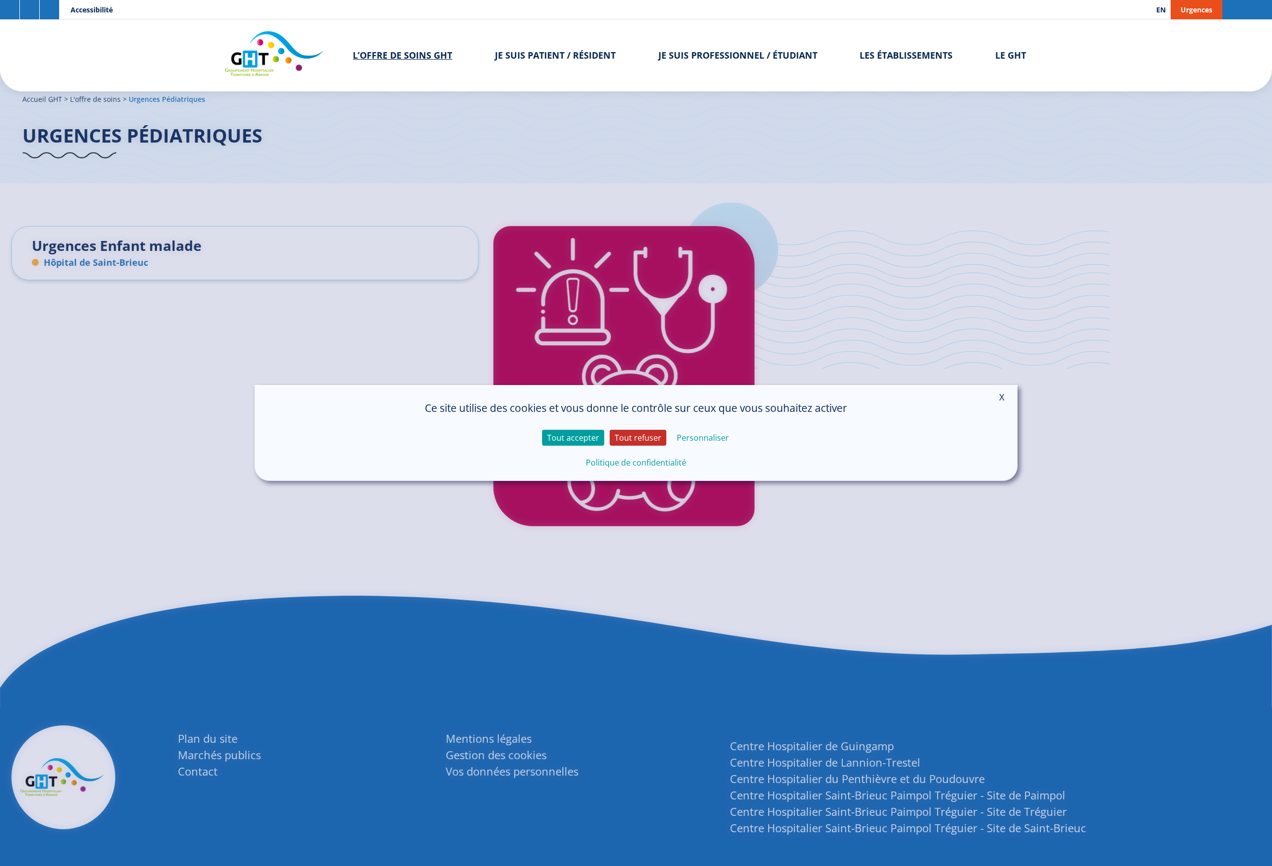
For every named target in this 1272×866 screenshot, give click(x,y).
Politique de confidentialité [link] (636, 462)
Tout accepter (573, 437)
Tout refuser (638, 437)
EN (1161, 9)
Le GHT (1010, 55)
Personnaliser (703, 437)
